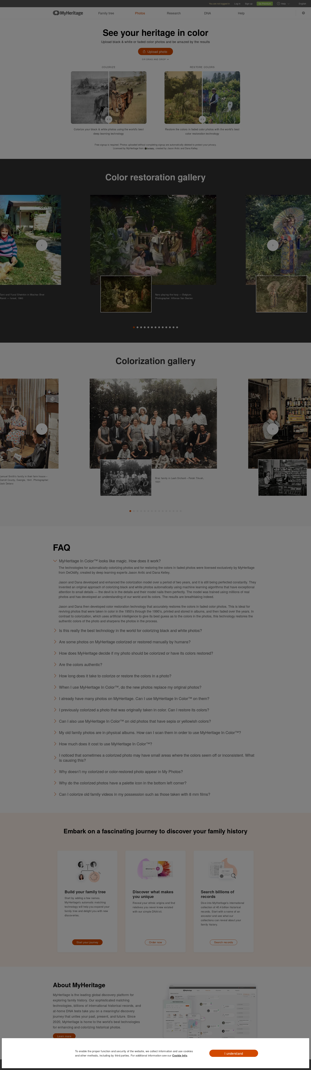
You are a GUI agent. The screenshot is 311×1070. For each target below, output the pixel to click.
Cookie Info (179, 1055)
